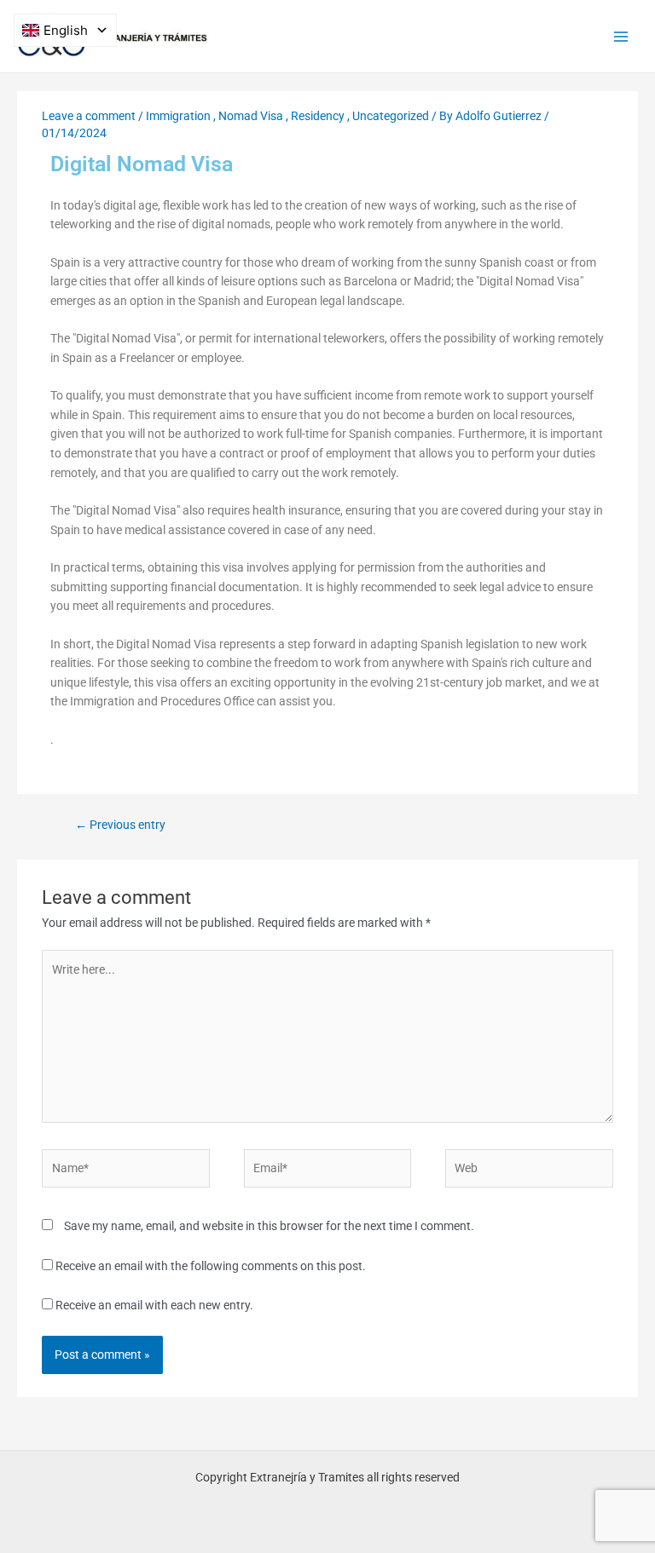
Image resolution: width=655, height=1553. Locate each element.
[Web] (528, 1171)
